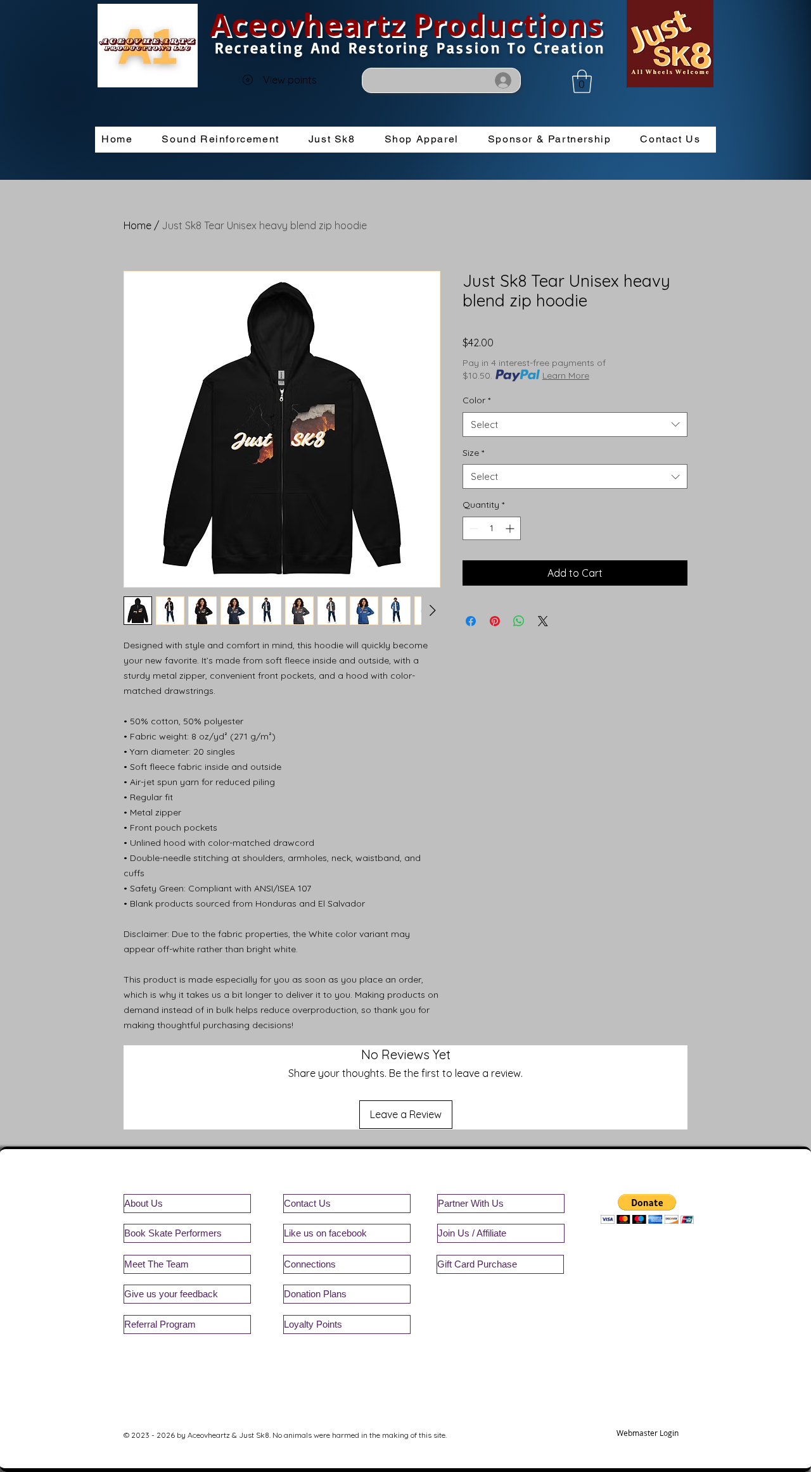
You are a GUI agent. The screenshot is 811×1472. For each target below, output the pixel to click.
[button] (582, 81)
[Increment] (511, 528)
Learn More (565, 375)
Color (476, 400)
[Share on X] (543, 621)
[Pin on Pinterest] (494, 621)
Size (473, 452)
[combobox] (575, 424)
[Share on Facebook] (470, 621)
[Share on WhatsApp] (519, 621)
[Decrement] (472, 528)
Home (137, 225)
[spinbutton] (491, 528)
